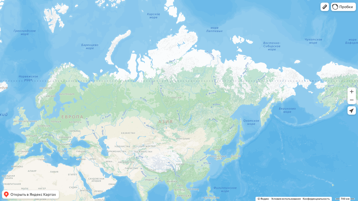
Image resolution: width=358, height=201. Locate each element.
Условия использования (286, 198)
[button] (325, 7)
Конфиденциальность (316, 198)
